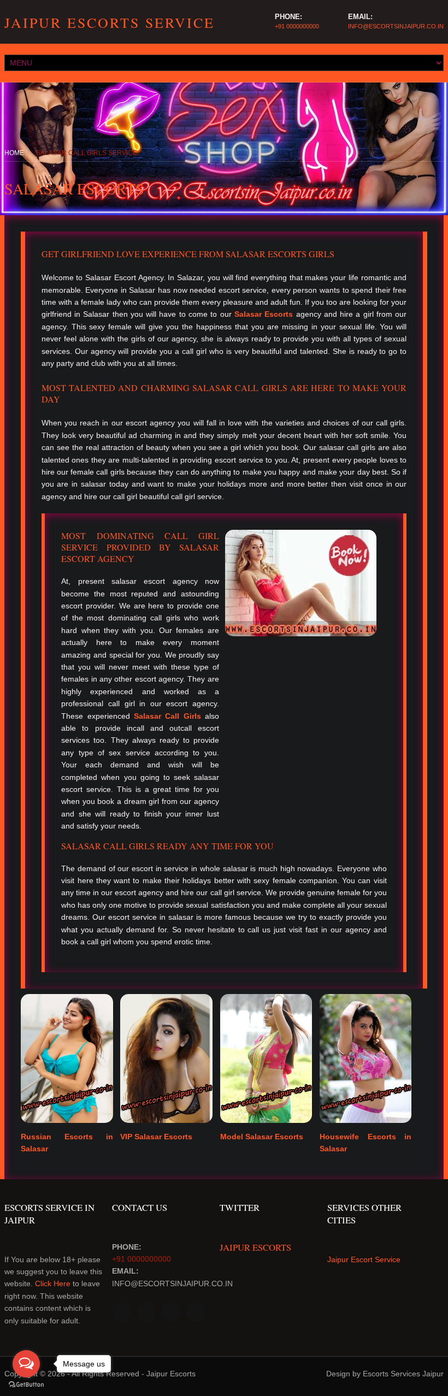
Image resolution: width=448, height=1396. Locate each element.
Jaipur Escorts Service (109, 22)
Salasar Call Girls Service (86, 153)
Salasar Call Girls (167, 716)
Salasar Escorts (263, 314)
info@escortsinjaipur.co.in (396, 26)
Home (14, 153)
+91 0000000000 (297, 26)
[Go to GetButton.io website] (26, 1384)
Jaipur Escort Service (363, 1259)
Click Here (52, 1283)
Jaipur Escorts (255, 1247)
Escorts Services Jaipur (403, 1373)
